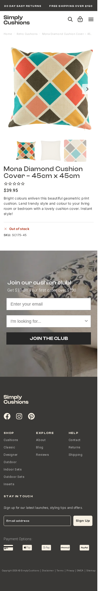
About (41, 440)
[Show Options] (86, 321)
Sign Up (83, 521)
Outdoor (10, 462)
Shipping (76, 455)
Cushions (11, 440)
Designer (11, 455)
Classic (9, 447)
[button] (79, 17)
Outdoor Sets (14, 477)
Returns (74, 447)
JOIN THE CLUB (49, 338)
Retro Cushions (27, 34)
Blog (39, 447)
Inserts (9, 484)
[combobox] (47, 321)
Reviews (42, 455)
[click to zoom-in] (50, 89)
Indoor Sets (13, 469)
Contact (75, 440)
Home (8, 34)
